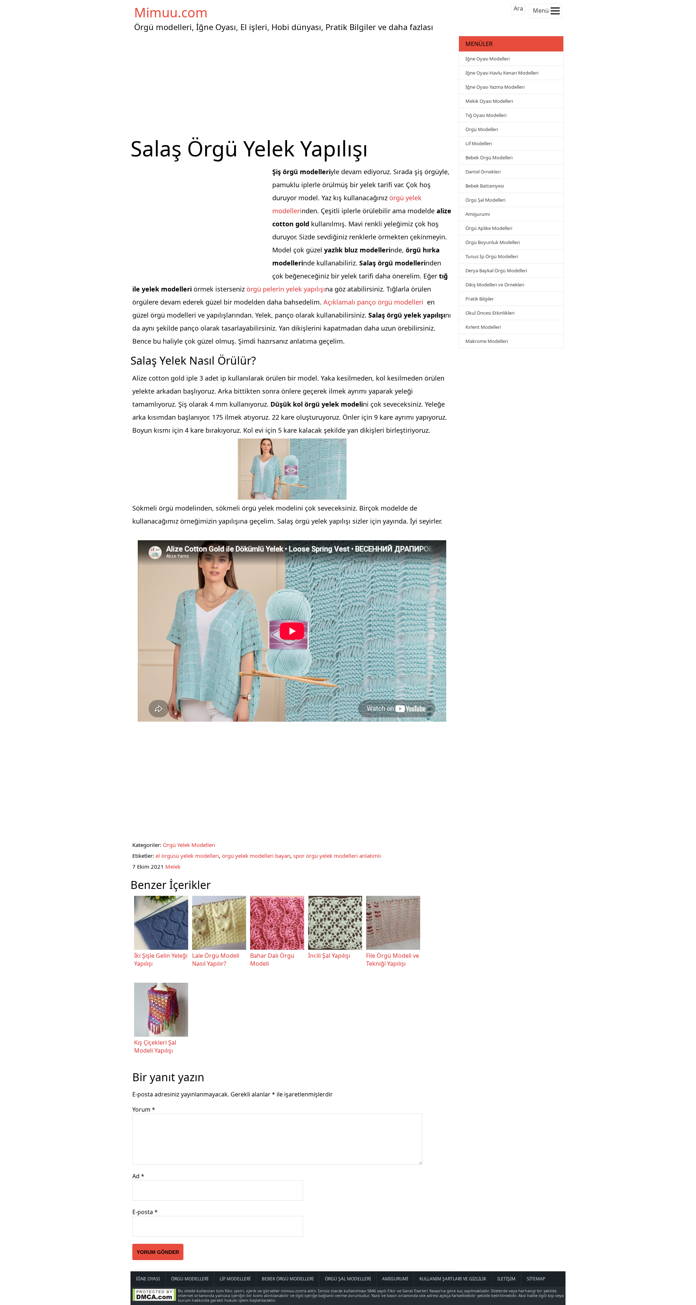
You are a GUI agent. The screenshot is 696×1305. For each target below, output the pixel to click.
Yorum (143, 1109)
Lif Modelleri (478, 143)
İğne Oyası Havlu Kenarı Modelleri (501, 73)
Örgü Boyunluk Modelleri (492, 242)
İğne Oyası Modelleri (487, 58)
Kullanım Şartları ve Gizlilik (452, 1279)
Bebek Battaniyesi (484, 185)
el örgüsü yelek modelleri (187, 855)
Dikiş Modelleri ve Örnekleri (494, 284)
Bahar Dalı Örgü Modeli (272, 960)
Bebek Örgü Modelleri (489, 157)
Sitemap (536, 1279)
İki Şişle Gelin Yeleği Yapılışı (160, 960)
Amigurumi (477, 214)
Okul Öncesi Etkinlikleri (489, 313)
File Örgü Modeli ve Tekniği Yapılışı (392, 960)
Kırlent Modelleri (483, 327)
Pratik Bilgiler (479, 298)
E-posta (145, 1212)
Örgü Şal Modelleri (485, 200)
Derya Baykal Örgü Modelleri (496, 270)
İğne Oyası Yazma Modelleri (495, 87)
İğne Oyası (148, 1279)
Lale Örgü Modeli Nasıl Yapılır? (215, 960)
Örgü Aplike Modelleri (488, 228)
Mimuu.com (171, 12)
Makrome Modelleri (486, 341)
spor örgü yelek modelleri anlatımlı (337, 855)
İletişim (506, 1279)
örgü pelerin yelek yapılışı (285, 289)
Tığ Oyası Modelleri (485, 115)
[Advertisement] (293, 84)
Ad (138, 1176)
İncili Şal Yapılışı (329, 956)
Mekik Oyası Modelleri (489, 101)
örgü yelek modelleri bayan (256, 855)
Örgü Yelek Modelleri (189, 844)
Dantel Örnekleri (483, 171)
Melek (173, 866)
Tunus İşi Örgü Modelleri (491, 256)
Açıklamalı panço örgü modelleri (373, 302)
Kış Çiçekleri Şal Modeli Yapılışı (155, 1046)
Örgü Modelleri (481, 129)
